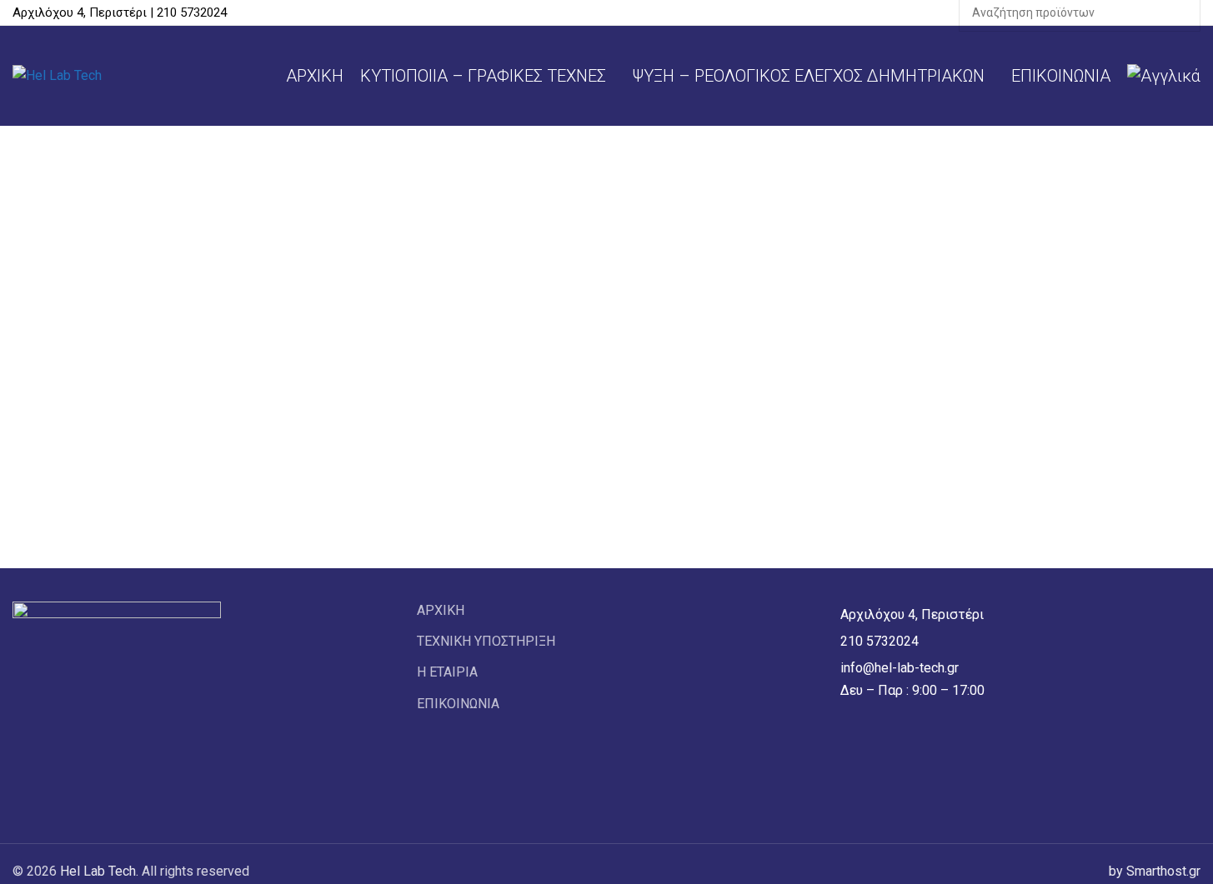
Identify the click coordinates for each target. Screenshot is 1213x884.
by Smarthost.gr (1154, 871)
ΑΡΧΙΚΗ (440, 610)
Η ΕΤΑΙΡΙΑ (447, 672)
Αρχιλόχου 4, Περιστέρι (912, 614)
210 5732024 (879, 641)
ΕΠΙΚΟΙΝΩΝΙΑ (458, 704)
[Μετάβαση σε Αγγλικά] (1163, 75)
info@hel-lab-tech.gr (898, 668)
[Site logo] (57, 74)
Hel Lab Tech (98, 871)
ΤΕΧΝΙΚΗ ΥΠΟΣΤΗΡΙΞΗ (486, 641)
